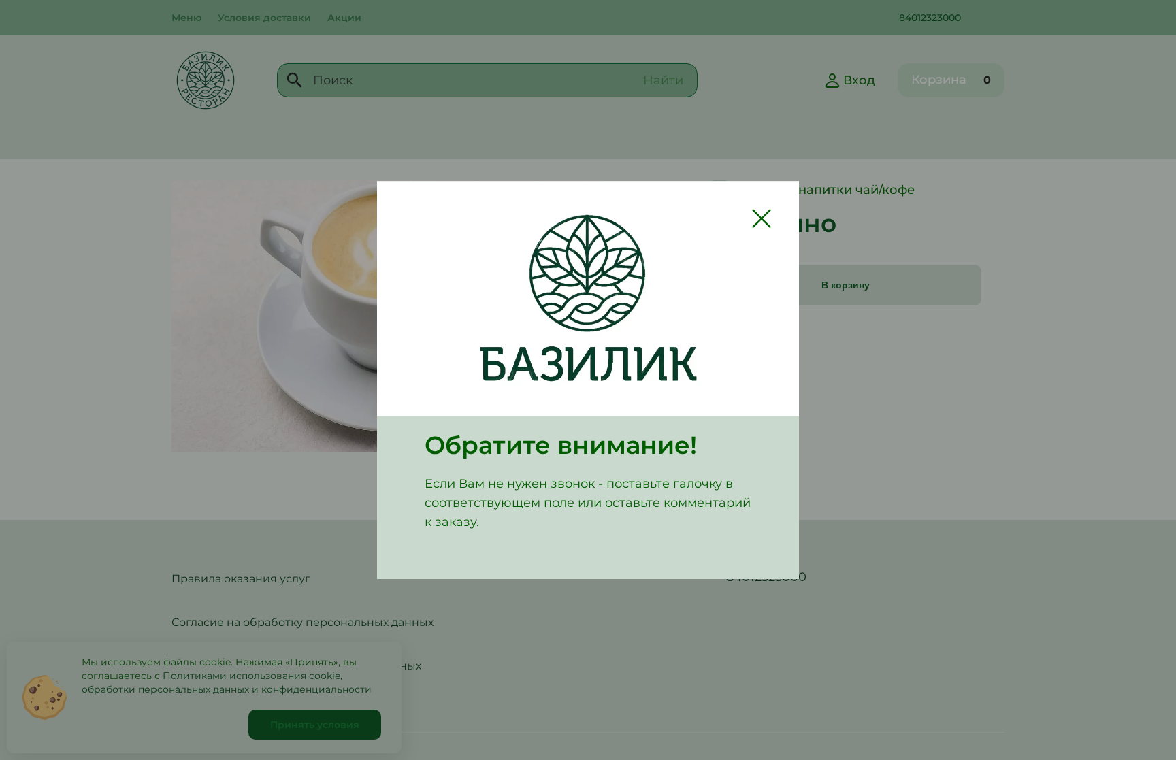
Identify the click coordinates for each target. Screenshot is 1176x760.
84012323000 (930, 18)
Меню (186, 18)
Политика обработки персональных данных (296, 665)
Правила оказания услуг (241, 578)
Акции (344, 18)
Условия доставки (264, 18)
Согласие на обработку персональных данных (303, 622)
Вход (859, 80)
